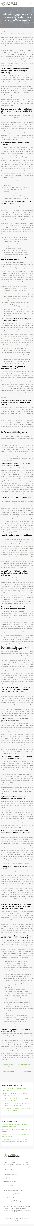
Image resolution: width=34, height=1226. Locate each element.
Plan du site (17, 1225)
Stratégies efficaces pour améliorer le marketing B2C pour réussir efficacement (8, 1068)
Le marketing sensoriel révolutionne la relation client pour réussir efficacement (25, 1068)
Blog (4, 31)
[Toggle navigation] (31, 3)
